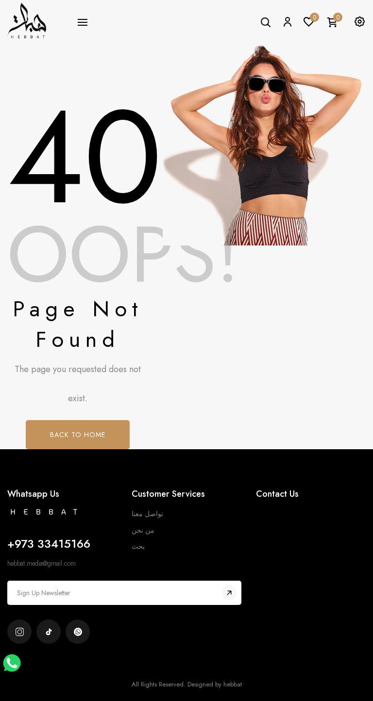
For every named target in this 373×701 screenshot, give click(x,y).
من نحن (143, 530)
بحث (138, 546)
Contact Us (277, 494)
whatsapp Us (33, 494)
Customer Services (168, 494)
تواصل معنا (147, 514)
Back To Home (77, 435)
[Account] (287, 21)
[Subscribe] (229, 593)
